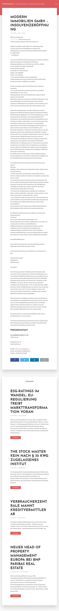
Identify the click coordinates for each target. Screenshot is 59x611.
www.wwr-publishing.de (22, 349)
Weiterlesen (15, 437)
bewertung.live (8, 4)
